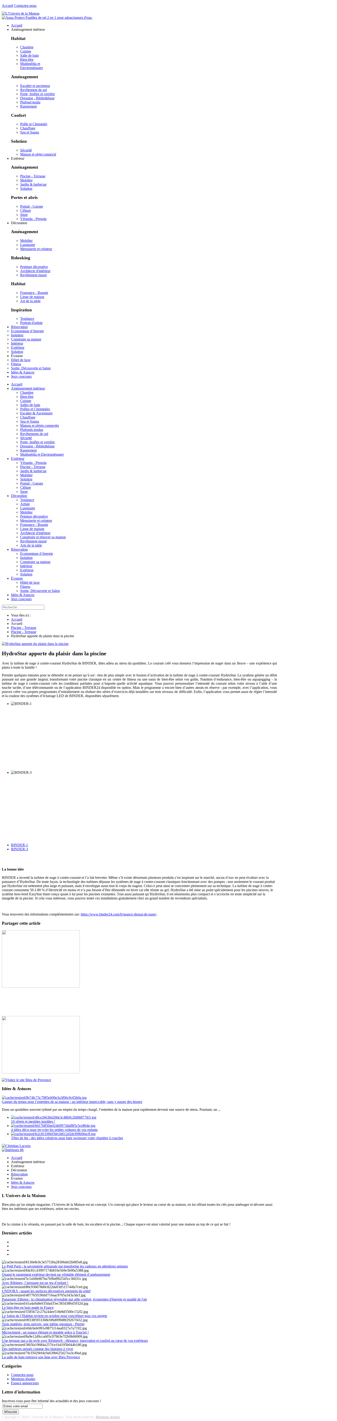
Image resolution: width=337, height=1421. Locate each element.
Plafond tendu (30, 102)
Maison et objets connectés (39, 425)
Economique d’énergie (36, 554)
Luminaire (27, 245)
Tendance (27, 319)
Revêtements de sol (34, 434)
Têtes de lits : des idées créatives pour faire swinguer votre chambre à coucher (67, 1138)
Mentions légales (23, 1379)
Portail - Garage (31, 206)
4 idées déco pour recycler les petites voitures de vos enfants (54, 1130)
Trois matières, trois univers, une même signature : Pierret (43, 1324)
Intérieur (26, 566)
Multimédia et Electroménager (31, 66)
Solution (26, 188)
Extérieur (17, 459)
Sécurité (26, 150)
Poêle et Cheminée (33, 124)
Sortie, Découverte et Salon (40, 591)
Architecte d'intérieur (35, 271)
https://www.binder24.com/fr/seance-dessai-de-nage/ (118, 914)
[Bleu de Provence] (26, 1080)
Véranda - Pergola (33, 219)
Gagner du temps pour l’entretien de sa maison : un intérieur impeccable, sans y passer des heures (72, 1102)
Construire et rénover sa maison (43, 537)
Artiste (25, 504)
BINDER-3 (19, 849)
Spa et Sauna (29, 132)
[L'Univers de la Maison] (20, 13)
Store (24, 215)
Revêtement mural (33, 275)
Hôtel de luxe (30, 582)
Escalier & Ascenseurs (36, 413)
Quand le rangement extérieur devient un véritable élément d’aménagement (56, 1274)
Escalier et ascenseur (35, 86)
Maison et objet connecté (38, 154)
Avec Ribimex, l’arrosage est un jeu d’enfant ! (35, 1283)
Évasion (17, 578)
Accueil (7, 6)
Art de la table (30, 301)
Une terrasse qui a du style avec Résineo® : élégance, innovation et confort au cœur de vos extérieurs (75, 1341)
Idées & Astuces (22, 595)
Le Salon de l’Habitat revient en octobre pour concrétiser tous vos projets (54, 1316)
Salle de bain (29, 55)
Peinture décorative (34, 267)
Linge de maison (32, 297)
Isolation (26, 558)
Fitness (25, 587)
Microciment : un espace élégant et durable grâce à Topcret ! (45, 1332)
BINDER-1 (19, 845)
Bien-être (26, 59)
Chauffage (27, 128)
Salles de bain (30, 405)
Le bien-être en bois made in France (28, 1307)
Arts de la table (31, 545)
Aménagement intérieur (28, 388)
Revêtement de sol (33, 90)
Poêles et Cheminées (35, 409)
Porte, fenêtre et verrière (37, 94)
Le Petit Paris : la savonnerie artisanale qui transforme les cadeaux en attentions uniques (65, 1266)
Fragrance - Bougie (34, 293)
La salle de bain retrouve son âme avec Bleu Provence (41, 1357)
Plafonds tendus (31, 430)
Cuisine (25, 51)
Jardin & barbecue (33, 184)
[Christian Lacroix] (16, 1146)
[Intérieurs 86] (13, 1150)
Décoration (19, 496)
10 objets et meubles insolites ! (33, 1121)
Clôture (25, 210)
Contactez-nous (25, 6)
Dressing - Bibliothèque (37, 98)
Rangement (28, 106)
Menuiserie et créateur (36, 249)
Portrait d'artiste (31, 323)
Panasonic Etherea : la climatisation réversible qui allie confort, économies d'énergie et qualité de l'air (74, 1299)
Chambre (26, 47)
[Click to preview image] (35, 644)
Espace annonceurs (25, 1383)
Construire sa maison (35, 562)
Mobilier (26, 180)
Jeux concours (21, 599)
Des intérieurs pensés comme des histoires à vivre (37, 1349)
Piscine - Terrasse (32, 176)
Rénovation (19, 549)
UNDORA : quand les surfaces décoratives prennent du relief (46, 1291)
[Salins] (47, 18)
